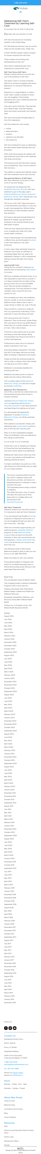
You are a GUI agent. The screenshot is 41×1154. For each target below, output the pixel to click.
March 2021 (8, 819)
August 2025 (9, 655)
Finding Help (28, 29)
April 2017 (8, 953)
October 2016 (9, 970)
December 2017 (10, 927)
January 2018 (9, 924)
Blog (6, 1113)
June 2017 (8, 947)
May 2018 (7, 911)
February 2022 (9, 786)
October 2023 (9, 727)
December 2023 (10, 721)
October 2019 (9, 865)
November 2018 (10, 898)
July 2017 (7, 944)
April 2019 (8, 881)
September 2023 (10, 731)
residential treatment (25, 530)
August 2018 (8, 908)
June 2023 (8, 737)
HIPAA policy (18, 1075)
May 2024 (8, 705)
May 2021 (7, 813)
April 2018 (8, 914)
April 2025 (8, 668)
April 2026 (8, 629)
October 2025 (9, 649)
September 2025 (10, 652)
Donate (7, 1145)
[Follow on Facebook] (6, 1028)
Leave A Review (10, 1117)
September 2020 (10, 836)
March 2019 (8, 885)
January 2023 (9, 754)
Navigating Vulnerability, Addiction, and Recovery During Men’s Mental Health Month (18, 599)
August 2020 (9, 839)
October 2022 (9, 760)
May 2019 (7, 878)
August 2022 (9, 767)
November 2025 (10, 646)
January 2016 (9, 999)
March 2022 (8, 783)
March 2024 (8, 711)
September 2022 (10, 763)
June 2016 (8, 983)
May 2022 (8, 777)
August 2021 (8, 806)
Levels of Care (9, 1101)
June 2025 (8, 662)
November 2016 (10, 967)
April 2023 (8, 744)
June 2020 (8, 845)
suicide (33, 240)
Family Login (9, 1137)
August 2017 (8, 940)
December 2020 (10, 829)
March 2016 (8, 993)
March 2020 (8, 855)
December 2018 (10, 894)
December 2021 (10, 793)
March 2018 (8, 917)
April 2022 (8, 780)
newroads (9, 29)
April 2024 (8, 708)
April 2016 (8, 989)
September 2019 (10, 868)
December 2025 (10, 642)
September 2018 (10, 904)
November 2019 (10, 862)
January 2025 (9, 678)
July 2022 (8, 770)
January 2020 (9, 858)
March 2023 (8, 747)
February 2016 (9, 996)
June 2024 (8, 701)
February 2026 (9, 636)
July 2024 (8, 698)
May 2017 (7, 950)
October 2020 (9, 832)
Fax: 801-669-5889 (11, 1069)
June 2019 (8, 875)
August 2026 (9, 616)
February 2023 (9, 750)
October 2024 (9, 688)
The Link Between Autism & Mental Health (19, 580)
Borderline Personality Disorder (15, 189)
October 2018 (9, 901)
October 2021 (9, 799)
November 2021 (10, 796)
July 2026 (8, 619)
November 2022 (10, 757)
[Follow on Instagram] (10, 1028)
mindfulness (17, 386)
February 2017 (9, 957)
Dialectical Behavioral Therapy (15, 194)
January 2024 (9, 718)
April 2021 (8, 816)
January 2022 (9, 790)
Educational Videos (11, 1141)
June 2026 (8, 623)
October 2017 (9, 934)
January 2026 (9, 639)
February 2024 (9, 714)
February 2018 (9, 921)
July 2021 (7, 809)
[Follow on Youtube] (14, 1028)
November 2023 (10, 724)
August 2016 (8, 976)
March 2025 (8, 672)
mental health (30, 270)
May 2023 (8, 741)
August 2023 (9, 734)
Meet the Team (9, 1105)
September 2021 (10, 803)
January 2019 (9, 891)
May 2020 (8, 849)
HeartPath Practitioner (15, 502)
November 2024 (10, 685)
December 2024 (10, 682)
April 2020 (8, 852)
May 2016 (7, 986)
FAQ (5, 1126)
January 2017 (9, 960)
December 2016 (10, 963)
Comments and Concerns (13, 1109)
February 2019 (9, 888)
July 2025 (8, 659)
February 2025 (9, 675)
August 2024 (9, 695)
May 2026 (8, 626)
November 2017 (10, 930)
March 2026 (8, 632)
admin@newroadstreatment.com (16, 1064)
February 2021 (9, 822)
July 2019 (7, 872)
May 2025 (8, 665)
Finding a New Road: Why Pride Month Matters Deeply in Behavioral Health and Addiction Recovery (19, 591)
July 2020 (8, 842)
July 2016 (7, 980)
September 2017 (10, 937)
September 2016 (10, 973)
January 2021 (9, 826)
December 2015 (10, 1003)
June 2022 (8, 773)
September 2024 (10, 691)
